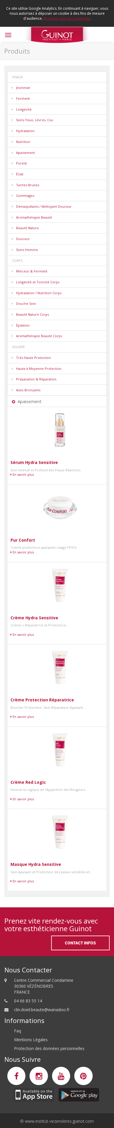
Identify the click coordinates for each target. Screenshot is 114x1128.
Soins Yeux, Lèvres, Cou (34, 120)
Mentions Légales (31, 1039)
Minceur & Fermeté (31, 271)
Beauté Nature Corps (32, 314)
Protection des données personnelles (49, 1048)
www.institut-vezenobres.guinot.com (59, 1121)
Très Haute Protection (33, 357)
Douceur (23, 239)
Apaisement (25, 152)
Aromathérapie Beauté (34, 217)
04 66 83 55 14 (28, 1001)
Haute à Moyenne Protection (38, 368)
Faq (17, 1031)
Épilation (23, 325)
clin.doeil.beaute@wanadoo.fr (42, 1009)
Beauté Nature (27, 228)
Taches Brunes (27, 185)
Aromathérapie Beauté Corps (39, 336)
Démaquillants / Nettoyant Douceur (44, 206)
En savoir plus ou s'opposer (67, 18)
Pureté (21, 163)
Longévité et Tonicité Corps (37, 282)
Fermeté (23, 98)
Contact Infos (80, 943)
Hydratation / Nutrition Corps (38, 293)
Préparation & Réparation (36, 379)
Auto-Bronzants (28, 390)
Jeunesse (23, 87)
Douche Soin (26, 303)
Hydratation (25, 131)
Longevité (24, 109)
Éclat (19, 174)
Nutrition (23, 141)
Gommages (25, 195)
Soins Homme (27, 249)
